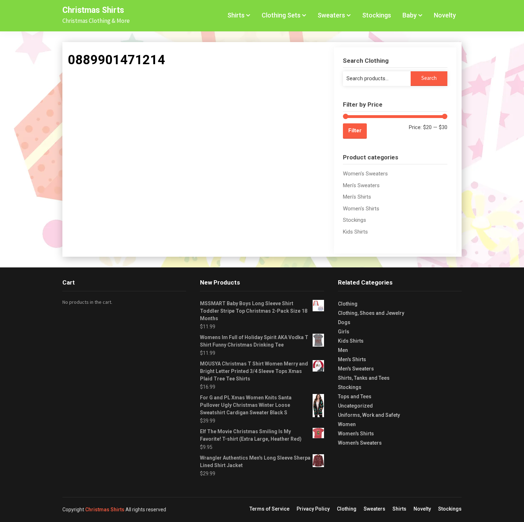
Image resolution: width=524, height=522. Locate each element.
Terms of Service (269, 508)
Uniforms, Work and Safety (369, 415)
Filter (354, 130)
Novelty (445, 15)
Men (343, 350)
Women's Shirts (361, 208)
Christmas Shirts (93, 10)
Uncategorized (355, 406)
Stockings (376, 15)
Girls (343, 331)
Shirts (236, 15)
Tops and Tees (354, 396)
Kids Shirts (355, 232)
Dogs (344, 322)
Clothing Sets (281, 15)
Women (347, 424)
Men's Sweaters (361, 185)
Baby (409, 15)
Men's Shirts (357, 197)
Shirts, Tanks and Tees (364, 378)
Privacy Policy (313, 508)
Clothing (348, 304)
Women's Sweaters (365, 173)
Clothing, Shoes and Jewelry (371, 313)
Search (429, 78)
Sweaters (331, 15)
